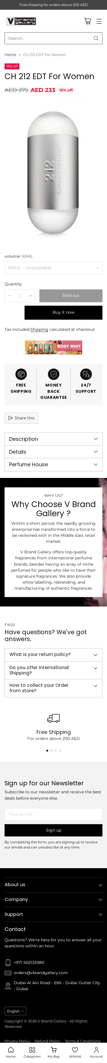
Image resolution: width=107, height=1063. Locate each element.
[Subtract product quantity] (10, 296)
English (13, 1011)
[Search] (96, 38)
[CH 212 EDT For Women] (53, 172)
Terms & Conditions (82, 1041)
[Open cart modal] (87, 21)
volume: (19, 256)
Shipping (39, 329)
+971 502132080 (29, 962)
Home (10, 55)
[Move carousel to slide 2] (52, 751)
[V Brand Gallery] (22, 21)
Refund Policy (47, 1041)
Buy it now (63, 312)
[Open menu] (99, 21)
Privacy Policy (17, 1041)
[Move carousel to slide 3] (56, 751)
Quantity (13, 284)
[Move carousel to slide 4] (60, 751)
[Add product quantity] (30, 296)
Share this (25, 418)
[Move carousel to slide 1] (47, 751)
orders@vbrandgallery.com (41, 972)
